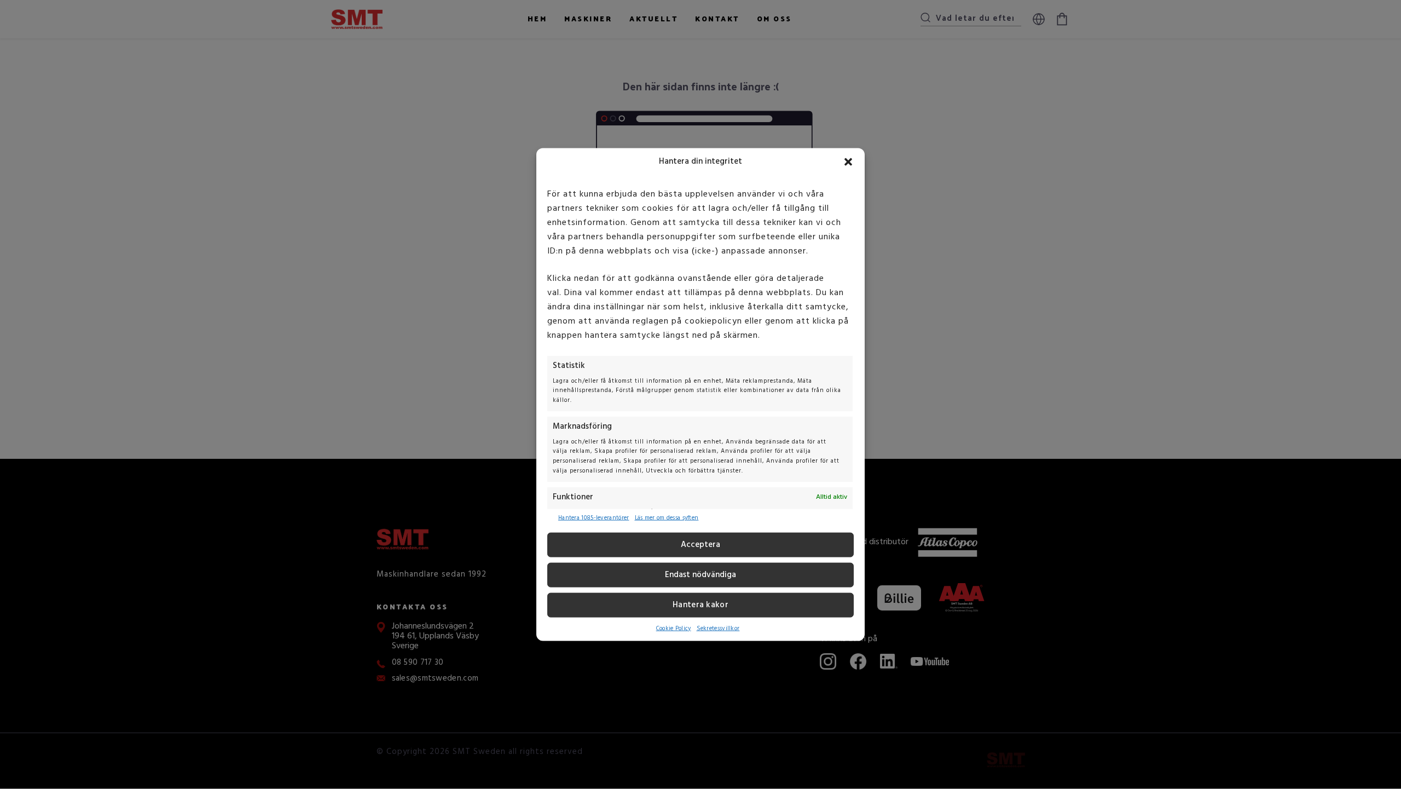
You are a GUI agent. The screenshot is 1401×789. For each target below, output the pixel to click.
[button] (848, 161)
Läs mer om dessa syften (667, 518)
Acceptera (700, 544)
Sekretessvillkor (718, 628)
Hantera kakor (700, 605)
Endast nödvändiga (700, 574)
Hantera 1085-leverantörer (593, 518)
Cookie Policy (673, 628)
